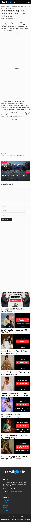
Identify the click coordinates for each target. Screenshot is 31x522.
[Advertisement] (15, 49)
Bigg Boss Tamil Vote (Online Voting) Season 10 (12, 310)
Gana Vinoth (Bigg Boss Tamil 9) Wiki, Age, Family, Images (14, 331)
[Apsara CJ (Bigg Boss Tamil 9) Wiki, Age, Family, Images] (15, 369)
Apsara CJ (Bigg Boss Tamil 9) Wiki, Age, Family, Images (15, 373)
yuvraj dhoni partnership (20, 155)
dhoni (3, 155)
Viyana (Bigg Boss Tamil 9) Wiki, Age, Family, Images (14, 352)
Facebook (6, 500)
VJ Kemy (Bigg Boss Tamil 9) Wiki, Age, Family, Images (14, 436)
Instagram (6, 505)
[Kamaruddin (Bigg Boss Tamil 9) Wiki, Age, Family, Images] (15, 411)
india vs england (8, 155)
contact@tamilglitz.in (16, 491)
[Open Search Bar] (26, 2)
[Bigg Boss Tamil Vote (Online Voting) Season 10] (15, 305)
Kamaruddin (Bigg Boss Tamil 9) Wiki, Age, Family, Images (14, 415)
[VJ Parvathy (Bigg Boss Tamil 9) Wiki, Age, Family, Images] (15, 453)
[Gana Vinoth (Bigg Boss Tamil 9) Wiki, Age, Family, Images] (15, 326)
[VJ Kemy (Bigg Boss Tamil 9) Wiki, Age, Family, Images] (15, 432)
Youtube (5, 507)
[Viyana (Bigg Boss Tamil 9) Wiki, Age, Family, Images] (15, 348)
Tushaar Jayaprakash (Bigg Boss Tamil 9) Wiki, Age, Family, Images (14, 394)
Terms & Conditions (23, 517)
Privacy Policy (12, 517)
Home (2, 6)
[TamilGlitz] (9, 2)
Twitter (5, 502)
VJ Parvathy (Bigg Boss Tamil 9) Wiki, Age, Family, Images (14, 458)
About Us (5, 517)
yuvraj (13, 155)
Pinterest (5, 510)
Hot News (7, 6)
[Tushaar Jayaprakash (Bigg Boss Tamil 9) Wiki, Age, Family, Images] (15, 390)
